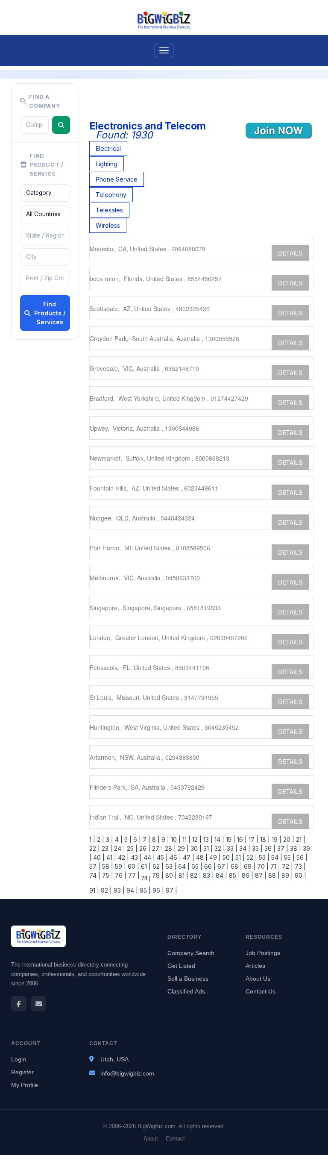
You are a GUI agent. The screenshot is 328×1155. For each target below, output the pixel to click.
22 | (94, 848)
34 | (243, 848)
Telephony (111, 194)
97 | (170, 890)
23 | (106, 848)
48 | (201, 857)
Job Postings (263, 952)
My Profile (24, 1085)
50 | (227, 857)
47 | (187, 857)
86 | (246, 875)
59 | (119, 866)
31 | (207, 848)
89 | (286, 875)
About (151, 1138)
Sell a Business (187, 978)
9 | (164, 839)
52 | (251, 857)
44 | (148, 857)
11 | (185, 839)
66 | (209, 866)
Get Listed (181, 965)
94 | (131, 890)
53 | (263, 857)
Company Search (190, 952)
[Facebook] (18, 1003)
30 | (195, 848)
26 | (144, 848)
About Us (258, 978)
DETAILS (290, 253)
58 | (106, 866)
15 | (229, 839)
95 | (144, 890)
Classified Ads (186, 991)
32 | (219, 848)
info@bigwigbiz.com (127, 1073)
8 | (155, 839)
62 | (157, 866)
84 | (220, 875)
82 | (194, 875)
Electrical (108, 148)
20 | (287, 839)
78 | (145, 878)
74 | (94, 875)
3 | (108, 839)
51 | (239, 857)
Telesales (109, 210)
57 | (94, 866)
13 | (207, 839)
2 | (99, 839)
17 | (252, 839)
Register (22, 1072)
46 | (174, 857)
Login (18, 1059)
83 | (207, 875)
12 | (196, 839)
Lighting (106, 164)
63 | (170, 866)
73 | (299, 866)
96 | (157, 890)
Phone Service (117, 179)
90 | (299, 875)
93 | (118, 890)
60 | (132, 866)
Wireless (108, 225)
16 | (241, 839)
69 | (248, 866)
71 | (274, 866)
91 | (94, 890)
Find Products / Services (49, 313)
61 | (145, 866)
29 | (182, 848)
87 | (259, 875)
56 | (301, 857)
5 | (127, 839)
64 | (183, 866)
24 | (118, 848)
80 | (170, 875)
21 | (299, 839)
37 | (281, 848)
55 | (288, 857)
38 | (294, 848)
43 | (135, 857)
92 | (105, 890)
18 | (264, 839)
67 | (222, 866)
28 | (169, 848)
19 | (275, 839)
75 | (106, 875)
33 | (231, 848)
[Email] (38, 1003)
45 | (161, 857)
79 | (157, 875)
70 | (262, 866)
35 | (256, 848)
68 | (235, 866)
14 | (218, 839)
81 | (182, 875)
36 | (269, 848)
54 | (275, 857)
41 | (110, 857)
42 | (122, 857)
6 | (136, 839)
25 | (131, 848)
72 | (286, 866)
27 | (156, 848)
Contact (175, 1138)
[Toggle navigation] (164, 50)
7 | (145, 839)
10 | (175, 839)
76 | (119, 875)
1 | (92, 839)
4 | (118, 839)
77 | (133, 875)
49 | (214, 857)
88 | (273, 875)
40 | (98, 857)
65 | (196, 866)
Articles (255, 965)
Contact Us (260, 991)
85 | (233, 875)
